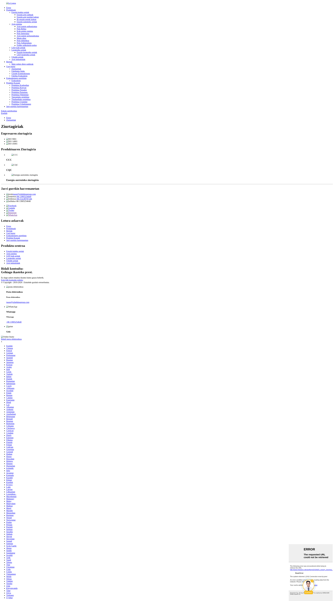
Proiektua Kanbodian (20, 85)
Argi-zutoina (16, 24)
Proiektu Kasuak (13, 83)
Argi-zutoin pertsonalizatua (28, 36)
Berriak (9, 62)
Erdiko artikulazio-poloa (27, 45)
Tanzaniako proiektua (20, 97)
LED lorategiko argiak (26, 55)
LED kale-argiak (18, 48)
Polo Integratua (23, 33)
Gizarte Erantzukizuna (20, 73)
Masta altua (21, 38)
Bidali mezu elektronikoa (11, 339)
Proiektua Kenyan (18, 88)
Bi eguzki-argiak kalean (26, 19)
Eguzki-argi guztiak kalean (28, 17)
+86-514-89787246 (24, 199)
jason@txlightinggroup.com (24, 194)
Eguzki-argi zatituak (25, 15)
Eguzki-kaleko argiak (20, 12)
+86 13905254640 (23, 196)
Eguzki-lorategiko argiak (27, 52)
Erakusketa (16, 80)
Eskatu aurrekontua (9, 111)
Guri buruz (10, 66)
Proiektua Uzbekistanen (21, 104)
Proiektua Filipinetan (20, 95)
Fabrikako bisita (18, 71)
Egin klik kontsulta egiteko (12, 280)
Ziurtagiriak (16, 69)
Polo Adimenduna (24, 43)
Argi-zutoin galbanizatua (27, 26)
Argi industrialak (18, 59)
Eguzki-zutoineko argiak (27, 22)
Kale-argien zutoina (25, 31)
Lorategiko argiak (18, 50)
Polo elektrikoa (23, 40)
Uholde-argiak (17, 57)
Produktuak (11, 10)
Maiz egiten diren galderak (22, 64)
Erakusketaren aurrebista (16, 78)
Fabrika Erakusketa (19, 76)
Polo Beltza (21, 29)
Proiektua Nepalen (19, 90)
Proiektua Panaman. (19, 92)
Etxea (8, 8)
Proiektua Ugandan (19, 102)
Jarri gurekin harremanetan (17, 106)
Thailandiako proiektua (21, 99)
